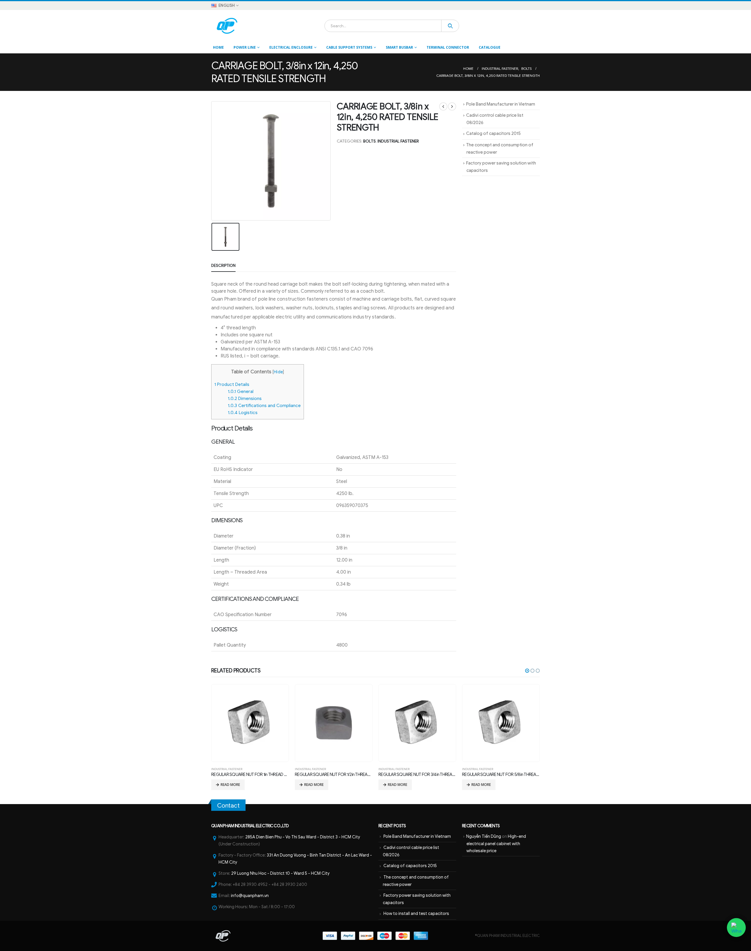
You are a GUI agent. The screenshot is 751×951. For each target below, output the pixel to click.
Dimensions (245, 398)
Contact (228, 805)
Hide (278, 371)
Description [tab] (223, 265)
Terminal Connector (448, 47)
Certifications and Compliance (264, 405)
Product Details (231, 384)
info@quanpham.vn (250, 895)
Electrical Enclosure (291, 47)
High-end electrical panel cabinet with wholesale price (496, 843)
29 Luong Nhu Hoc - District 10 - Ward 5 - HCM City (280, 873)
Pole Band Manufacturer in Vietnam (500, 104)
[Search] (450, 26)
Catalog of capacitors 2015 (493, 133)
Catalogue (489, 47)
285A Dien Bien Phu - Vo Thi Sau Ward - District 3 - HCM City (302, 837)
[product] (249, 722)
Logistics (243, 412)
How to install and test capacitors (416, 913)
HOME (218, 47)
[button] (527, 670)
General (240, 391)
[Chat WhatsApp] (736, 927)
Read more (230, 784)
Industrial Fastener (398, 141)
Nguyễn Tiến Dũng (483, 836)
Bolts (369, 141)
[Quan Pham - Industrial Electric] (227, 26)
